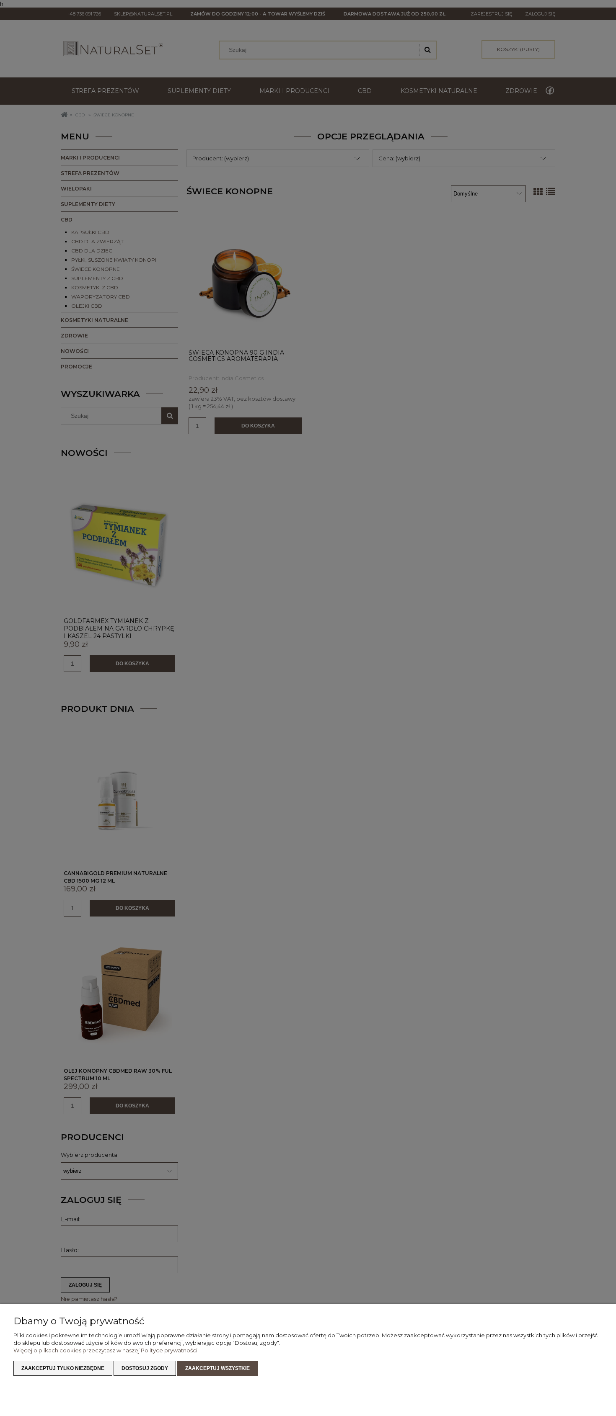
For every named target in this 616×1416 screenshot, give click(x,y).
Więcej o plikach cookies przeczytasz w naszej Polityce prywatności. (106, 1350)
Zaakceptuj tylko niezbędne (62, 1368)
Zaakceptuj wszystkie (217, 1368)
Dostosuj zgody (145, 1368)
